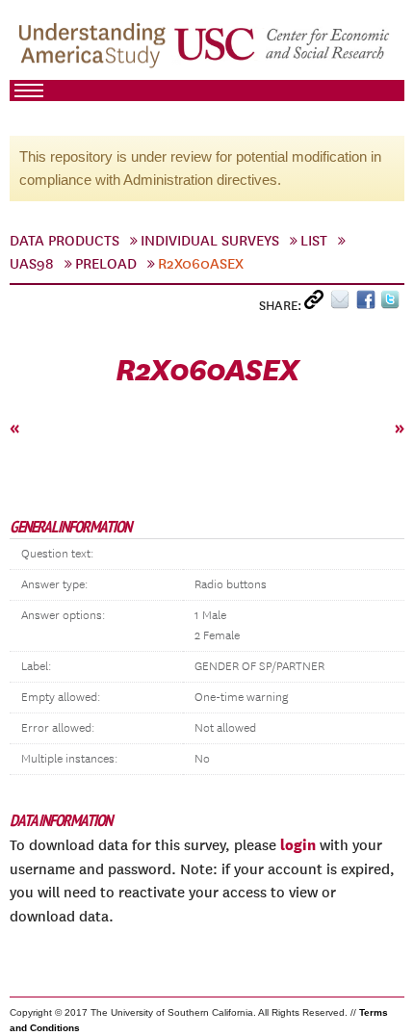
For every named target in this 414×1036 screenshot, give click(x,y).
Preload (106, 263)
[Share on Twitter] (392, 304)
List (313, 240)
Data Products (64, 240)
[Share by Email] (343, 304)
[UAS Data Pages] (95, 49)
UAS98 (32, 263)
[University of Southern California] (283, 49)
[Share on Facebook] (368, 304)
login (298, 844)
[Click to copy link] (317, 304)
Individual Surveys (210, 240)
